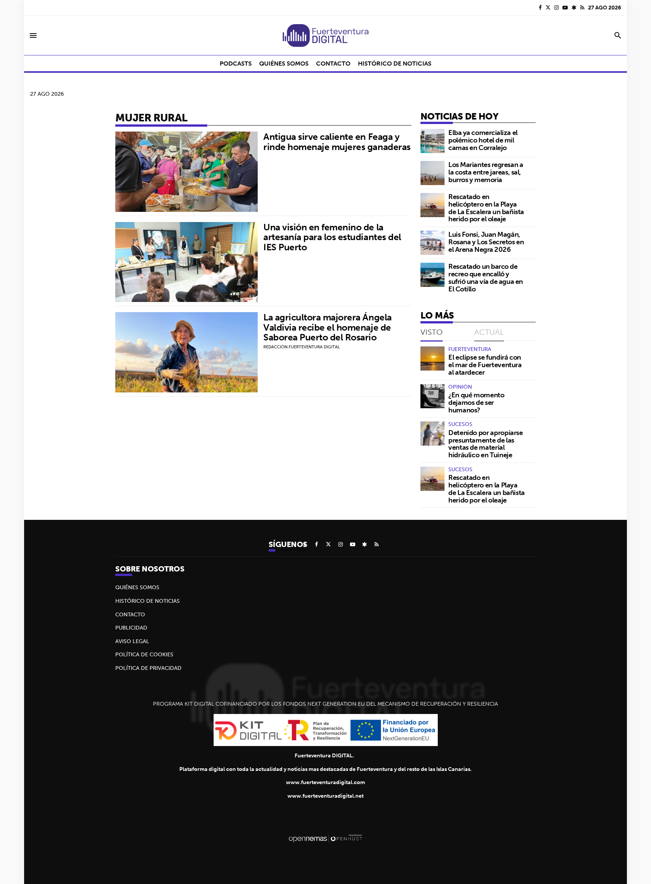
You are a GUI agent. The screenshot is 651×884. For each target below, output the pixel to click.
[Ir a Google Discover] (574, 7)
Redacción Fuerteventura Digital (301, 347)
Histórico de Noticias (147, 600)
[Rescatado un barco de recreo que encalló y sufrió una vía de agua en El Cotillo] (432, 275)
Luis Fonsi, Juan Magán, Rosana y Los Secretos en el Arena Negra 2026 (486, 241)
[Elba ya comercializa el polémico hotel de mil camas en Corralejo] (432, 141)
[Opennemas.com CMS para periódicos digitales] (325, 838)
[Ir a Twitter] (548, 7)
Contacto (130, 614)
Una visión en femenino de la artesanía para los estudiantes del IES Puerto (332, 237)
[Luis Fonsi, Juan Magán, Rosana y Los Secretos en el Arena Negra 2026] (432, 243)
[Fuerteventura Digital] (325, 35)
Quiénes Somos (137, 587)
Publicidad (131, 627)
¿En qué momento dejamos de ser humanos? (476, 402)
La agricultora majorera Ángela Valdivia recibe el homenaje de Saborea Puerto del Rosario (327, 327)
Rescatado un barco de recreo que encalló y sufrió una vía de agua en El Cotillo (485, 277)
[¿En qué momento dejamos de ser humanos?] (432, 396)
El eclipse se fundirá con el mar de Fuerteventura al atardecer (485, 364)
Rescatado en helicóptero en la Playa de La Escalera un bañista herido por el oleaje (486, 208)
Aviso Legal (132, 641)
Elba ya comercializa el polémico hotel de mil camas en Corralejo (483, 140)
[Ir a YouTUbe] (565, 7)
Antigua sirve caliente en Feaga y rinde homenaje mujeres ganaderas (337, 141)
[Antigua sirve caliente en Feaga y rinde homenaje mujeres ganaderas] (186, 172)
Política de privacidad (148, 668)
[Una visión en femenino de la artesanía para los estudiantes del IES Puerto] (186, 262)
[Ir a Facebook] (540, 7)
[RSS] (582, 7)
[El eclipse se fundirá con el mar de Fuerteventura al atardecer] (432, 358)
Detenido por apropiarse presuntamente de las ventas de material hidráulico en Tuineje (485, 444)
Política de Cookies (144, 654)
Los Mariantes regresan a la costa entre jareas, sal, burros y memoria (485, 172)
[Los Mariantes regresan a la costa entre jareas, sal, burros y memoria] (432, 173)
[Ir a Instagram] (556, 7)
